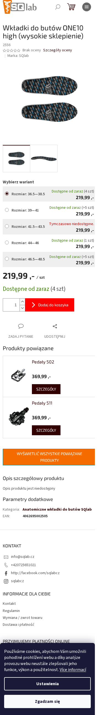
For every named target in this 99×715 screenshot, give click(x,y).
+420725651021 (23, 565)
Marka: (18, 56)
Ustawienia (47, 684)
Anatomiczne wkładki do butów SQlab (57, 509)
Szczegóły (46, 389)
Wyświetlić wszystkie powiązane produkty (49, 457)
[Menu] (86, 6)
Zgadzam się (47, 701)
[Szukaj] (57, 6)
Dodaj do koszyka (53, 304)
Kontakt (9, 603)
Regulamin (11, 611)
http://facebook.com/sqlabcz (35, 573)
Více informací (73, 670)
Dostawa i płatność (18, 624)
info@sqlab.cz (22, 557)
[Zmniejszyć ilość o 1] (22, 308)
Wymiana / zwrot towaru (22, 618)
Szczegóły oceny (57, 50)
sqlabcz (17, 581)
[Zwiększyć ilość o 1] (22, 302)
